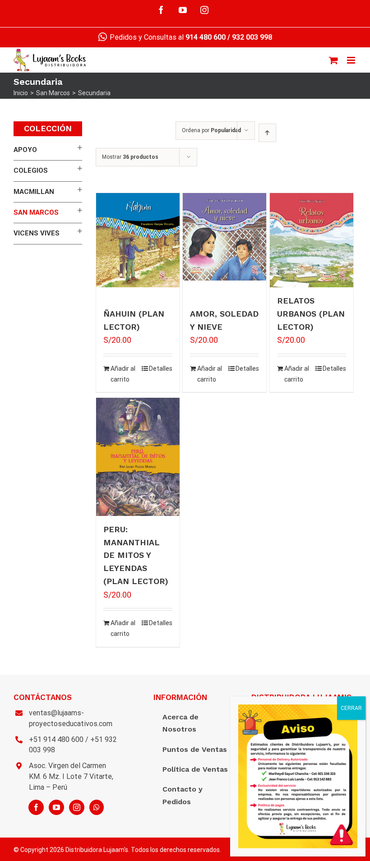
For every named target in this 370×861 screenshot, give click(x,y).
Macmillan (34, 192)
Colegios (31, 170)
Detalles (160, 368)
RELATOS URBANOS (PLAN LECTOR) (311, 314)
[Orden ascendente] (267, 133)
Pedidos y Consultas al (167, 37)
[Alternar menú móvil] (351, 60)
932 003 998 (252, 37)
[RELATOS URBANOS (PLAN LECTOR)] (311, 240)
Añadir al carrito (123, 374)
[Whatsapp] (96, 807)
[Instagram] (76, 807)
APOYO (25, 150)
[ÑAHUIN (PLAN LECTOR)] (138, 240)
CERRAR (351, 708)
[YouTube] (56, 807)
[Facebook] (36, 807)
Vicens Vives (37, 233)
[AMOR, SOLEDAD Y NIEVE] (224, 237)
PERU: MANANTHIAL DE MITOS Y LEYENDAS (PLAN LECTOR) (135, 555)
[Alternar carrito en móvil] (333, 60)
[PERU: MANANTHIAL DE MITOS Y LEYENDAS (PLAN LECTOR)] (138, 457)
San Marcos (36, 212)
